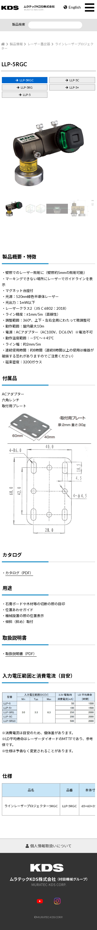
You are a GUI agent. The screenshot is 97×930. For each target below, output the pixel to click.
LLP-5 (26, 94)
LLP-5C (74, 80)
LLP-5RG (27, 87)
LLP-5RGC (27, 80)
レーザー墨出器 (38, 44)
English (75, 7)
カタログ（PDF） (19, 573)
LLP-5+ (74, 87)
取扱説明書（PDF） (21, 654)
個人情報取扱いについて (51, 846)
